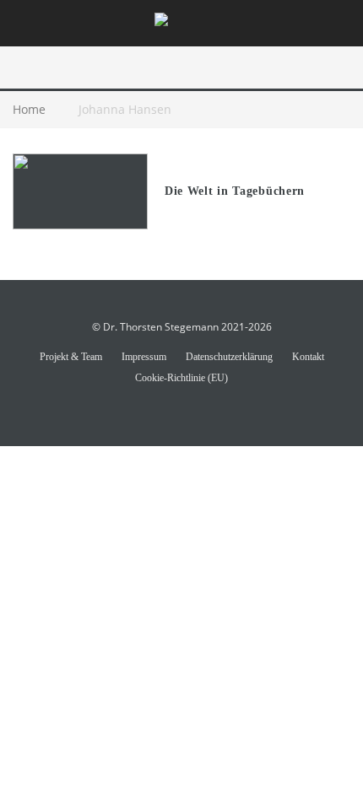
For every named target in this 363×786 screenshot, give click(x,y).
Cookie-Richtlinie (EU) (181, 378)
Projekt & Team (71, 357)
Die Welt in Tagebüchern (235, 191)
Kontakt (308, 357)
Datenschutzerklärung (229, 357)
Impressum (144, 357)
